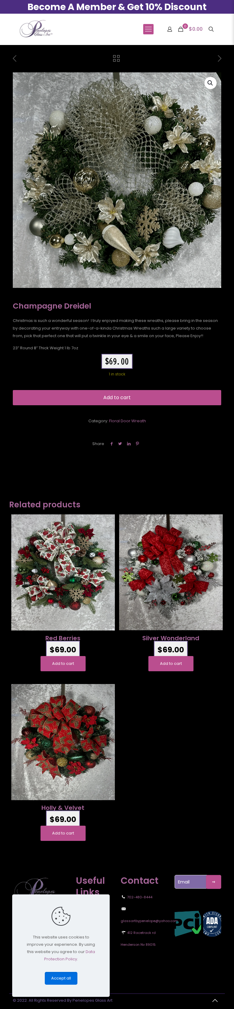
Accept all (61, 978)
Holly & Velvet (62, 807)
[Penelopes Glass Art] (36, 29)
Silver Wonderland (170, 638)
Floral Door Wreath (127, 421)
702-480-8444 (139, 897)
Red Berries (62, 638)
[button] (210, 83)
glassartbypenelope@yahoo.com (149, 920)
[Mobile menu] (148, 29)
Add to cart (117, 397)
